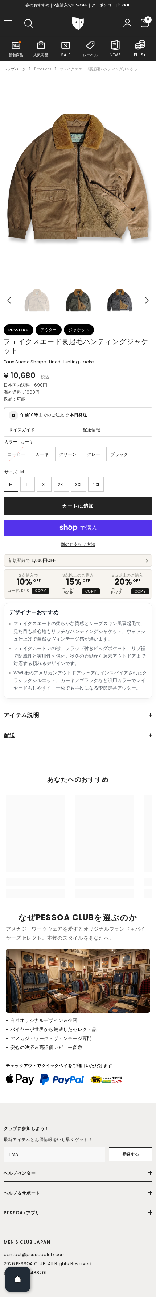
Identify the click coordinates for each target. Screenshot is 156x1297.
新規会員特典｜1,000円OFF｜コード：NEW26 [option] (78, 5)
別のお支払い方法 (78, 544)
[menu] (8, 23)
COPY (40, 591)
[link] (35, 882)
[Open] (17, 1279)
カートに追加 (78, 506)
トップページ (15, 69)
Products (43, 69)
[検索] (28, 23)
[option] (78, 177)
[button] (9, 300)
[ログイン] (127, 23)
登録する (130, 1154)
